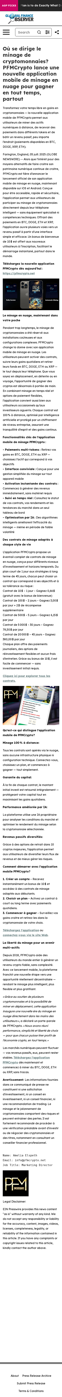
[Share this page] (56, 32)
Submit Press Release (31, 1383)
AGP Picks (9, 5)
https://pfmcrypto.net (19, 273)
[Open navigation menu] (6, 32)
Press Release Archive (36, 1375)
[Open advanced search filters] (47, 32)
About (15, 1375)
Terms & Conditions (31, 1391)
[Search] (39, 32)
